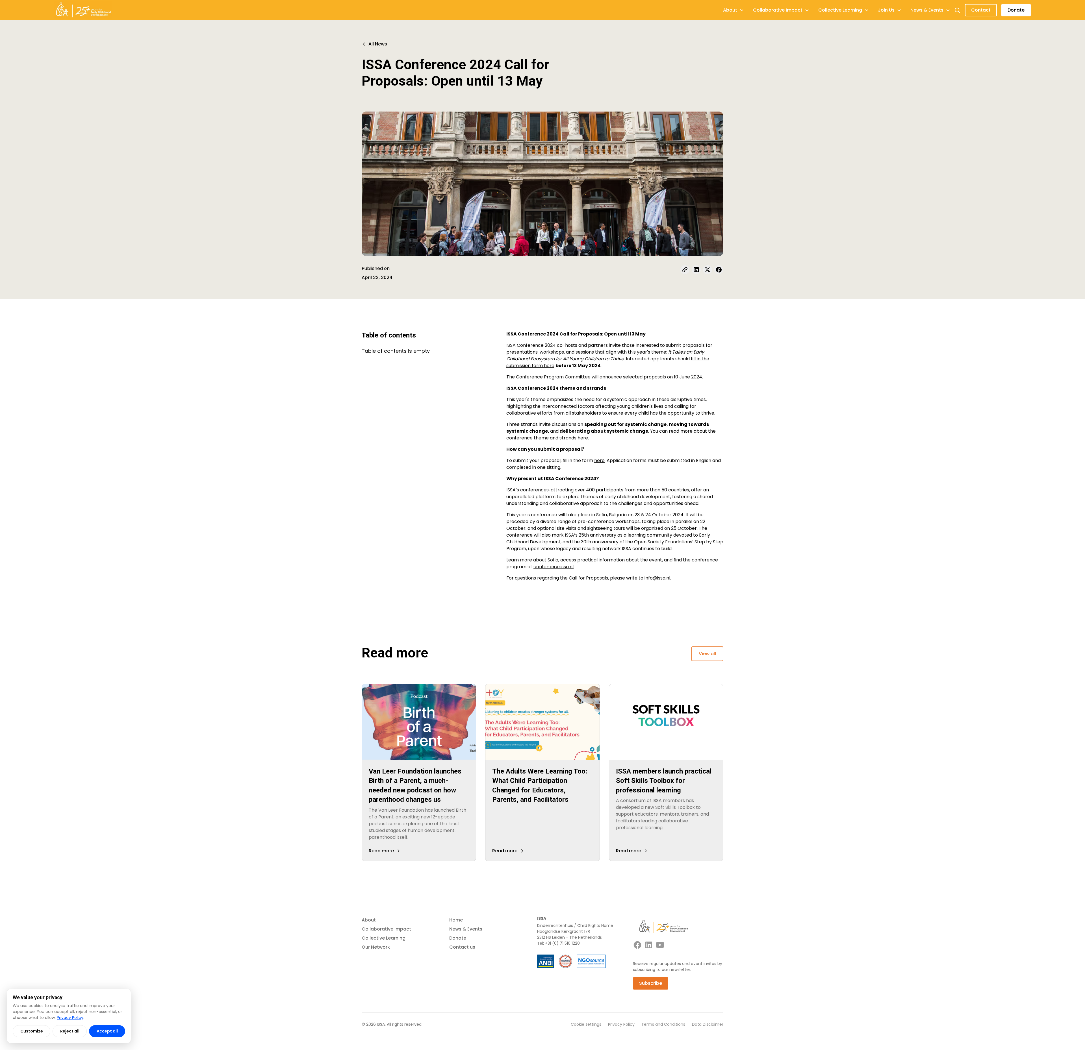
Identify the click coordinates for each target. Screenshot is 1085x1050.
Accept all (107, 1031)
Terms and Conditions (663, 1024)
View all (707, 653)
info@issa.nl (657, 578)
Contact (981, 10)
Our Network (376, 947)
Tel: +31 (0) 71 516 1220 (558, 943)
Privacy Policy (621, 1024)
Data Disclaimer (707, 1024)
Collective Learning (383, 938)
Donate (1016, 10)
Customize (31, 1031)
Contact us (462, 947)
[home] (83, 10)
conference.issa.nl (553, 566)
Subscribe (650, 983)
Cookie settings (586, 1024)
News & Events (465, 929)
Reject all (69, 1031)
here (583, 438)
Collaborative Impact (386, 929)
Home (456, 920)
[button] (733, 10)
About (369, 920)
